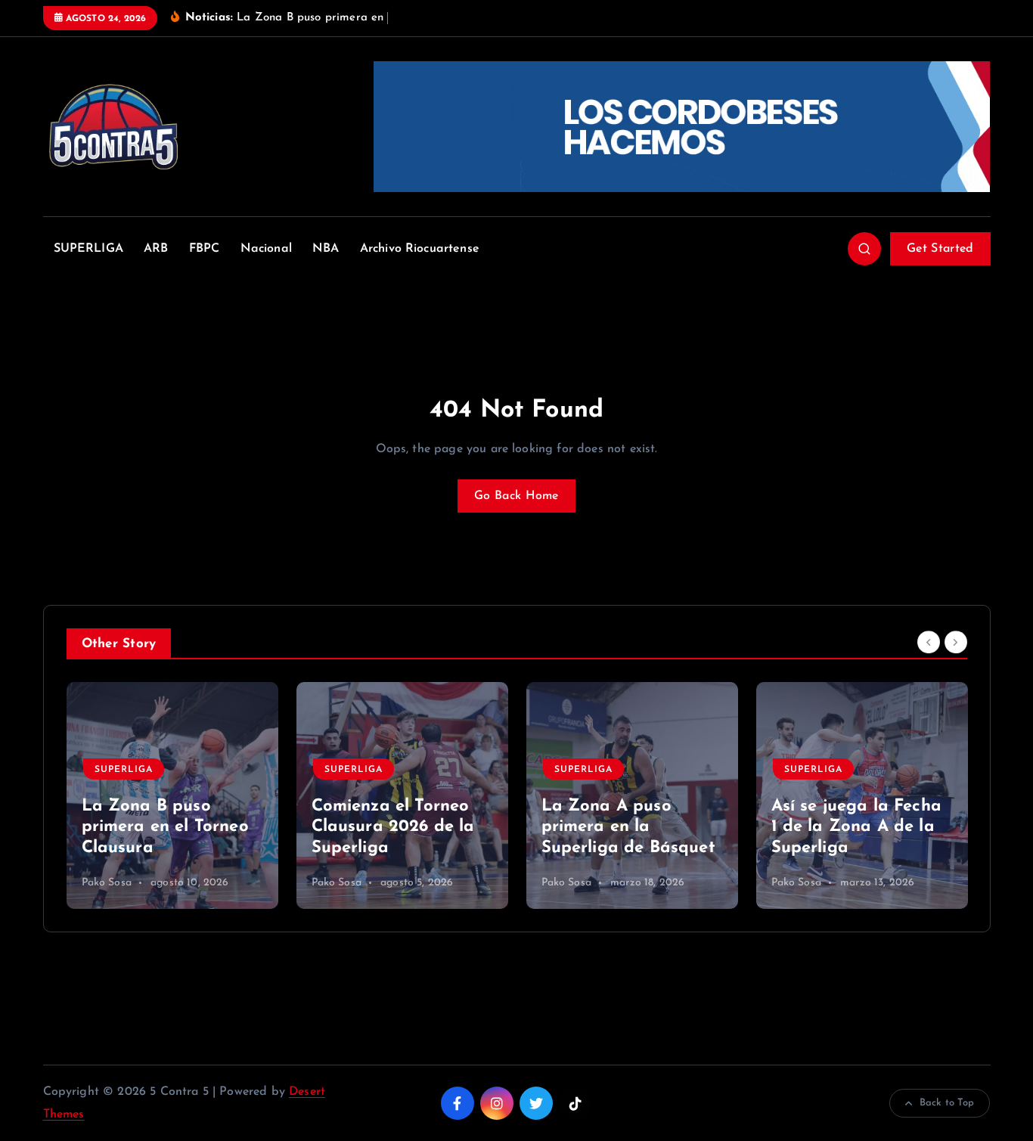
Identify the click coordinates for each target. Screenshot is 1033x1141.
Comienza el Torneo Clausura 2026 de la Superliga (393, 827)
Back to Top (947, 1103)
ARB (156, 249)
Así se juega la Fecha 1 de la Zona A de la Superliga (856, 827)
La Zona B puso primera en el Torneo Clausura (165, 827)
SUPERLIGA (88, 249)
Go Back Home (516, 496)
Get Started (940, 249)
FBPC (204, 249)
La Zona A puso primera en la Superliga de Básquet (628, 827)
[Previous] (928, 642)
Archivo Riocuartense (419, 249)
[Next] (956, 642)
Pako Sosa (107, 882)
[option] (172, 795)
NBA (325, 249)
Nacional (266, 249)
